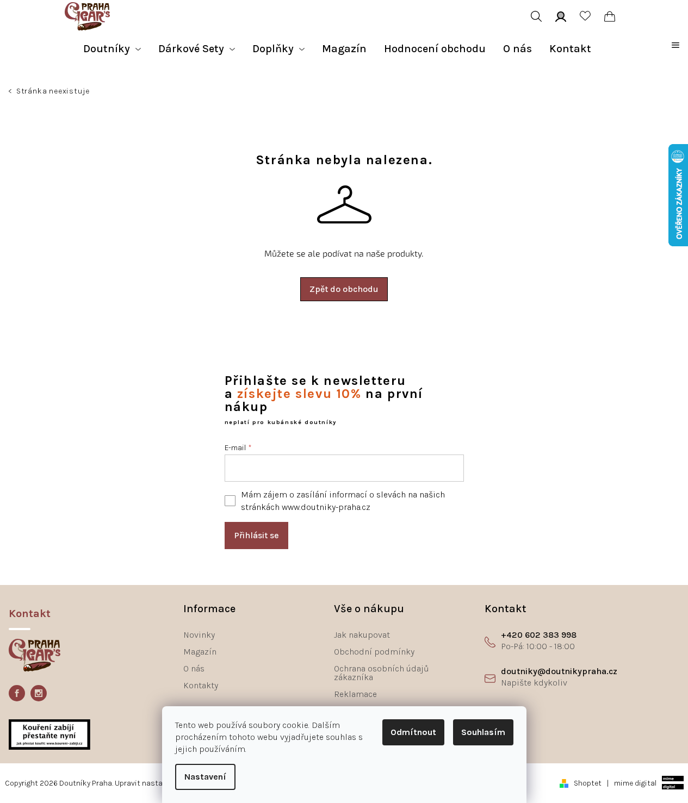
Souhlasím (483, 732)
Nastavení (205, 776)
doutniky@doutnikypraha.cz (559, 671)
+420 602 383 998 (539, 635)
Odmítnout (413, 732)
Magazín (199, 651)
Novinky (199, 635)
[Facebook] (17, 693)
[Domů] (11, 92)
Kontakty (200, 685)
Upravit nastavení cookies (160, 783)
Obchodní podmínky (374, 651)
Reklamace (355, 694)
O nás (193, 668)
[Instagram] (38, 693)
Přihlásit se (256, 535)
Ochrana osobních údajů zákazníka (381, 672)
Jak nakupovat (362, 635)
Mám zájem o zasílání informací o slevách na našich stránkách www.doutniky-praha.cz (343, 500)
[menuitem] (112, 49)
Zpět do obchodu (344, 289)
